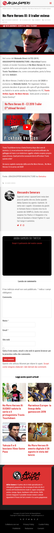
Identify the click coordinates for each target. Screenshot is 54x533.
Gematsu (42, 176)
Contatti (41, 528)
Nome (5, 320)
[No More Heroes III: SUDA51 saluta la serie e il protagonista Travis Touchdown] (14, 401)
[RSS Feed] (20, 519)
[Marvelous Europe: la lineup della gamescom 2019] (39, 401)
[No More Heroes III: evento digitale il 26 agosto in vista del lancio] (39, 441)
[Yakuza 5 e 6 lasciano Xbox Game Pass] (14, 441)
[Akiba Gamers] (17, 5)
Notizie (24, 8)
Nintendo (47, 20)
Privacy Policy (28, 524)
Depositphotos (36, 513)
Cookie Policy (44, 524)
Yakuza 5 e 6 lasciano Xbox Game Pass (14, 448)
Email (5, 330)
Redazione (29, 528)
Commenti (37, 20)
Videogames (17, 8)
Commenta (7, 297)
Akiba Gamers (7, 8)
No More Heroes (10, 183)
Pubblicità (16, 528)
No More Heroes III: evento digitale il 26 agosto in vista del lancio (38, 450)
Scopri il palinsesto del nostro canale (27, 243)
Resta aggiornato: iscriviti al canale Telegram (21, 26)
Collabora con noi (12, 524)
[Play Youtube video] (27, 127)
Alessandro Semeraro (11, 20)
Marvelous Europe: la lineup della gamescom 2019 (39, 408)
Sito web (6, 339)
